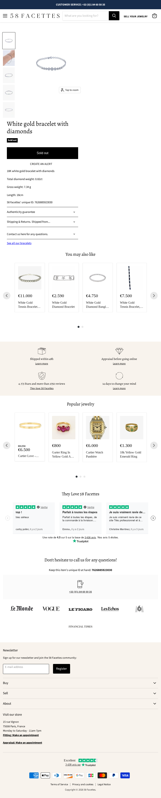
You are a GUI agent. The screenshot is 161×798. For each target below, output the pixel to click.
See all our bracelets (19, 243)
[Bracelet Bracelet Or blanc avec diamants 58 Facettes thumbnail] (9, 40)
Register (61, 669)
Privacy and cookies (82, 784)
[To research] (114, 15)
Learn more (41, 363)
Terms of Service (59, 784)
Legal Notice (104, 784)
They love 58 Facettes (42, 388)
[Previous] (6, 295)
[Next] (154, 295)
